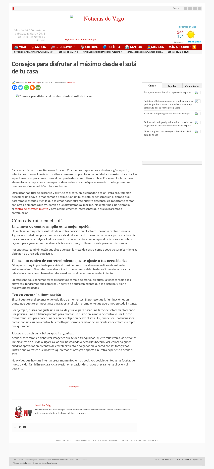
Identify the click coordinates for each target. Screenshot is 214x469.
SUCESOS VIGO (100, 440)
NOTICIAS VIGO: (63, 440)
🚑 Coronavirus (63, 47)
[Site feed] (200, 8)
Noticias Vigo (34, 82)
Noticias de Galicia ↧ (68, 52)
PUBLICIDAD (183, 459)
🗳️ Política (111, 47)
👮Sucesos (155, 47)
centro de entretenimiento (31, 209)
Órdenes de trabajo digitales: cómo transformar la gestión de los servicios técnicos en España (168, 123)
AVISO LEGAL (168, 459)
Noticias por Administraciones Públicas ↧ (102, 52)
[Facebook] (186, 8)
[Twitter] (190, 8)
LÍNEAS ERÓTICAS (82, 440)
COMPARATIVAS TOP (118, 440)
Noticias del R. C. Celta (178, 52)
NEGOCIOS (153, 440)
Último (152, 85)
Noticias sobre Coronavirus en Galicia (145, 52)
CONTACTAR (196, 459)
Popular (172, 86)
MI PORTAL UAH (138, 440)
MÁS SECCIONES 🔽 (182, 47)
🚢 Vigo (20, 47)
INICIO (157, 459)
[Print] (32, 87)
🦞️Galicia (38, 47)
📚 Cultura (89, 47)
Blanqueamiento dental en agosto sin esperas (167, 92)
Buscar (176, 8)
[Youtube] (195, 8)
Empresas (71, 82)
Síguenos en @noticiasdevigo (80, 39)
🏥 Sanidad (133, 47)
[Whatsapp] (26, 87)
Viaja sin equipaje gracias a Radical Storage (167, 113)
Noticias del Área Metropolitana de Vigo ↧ (34, 52)
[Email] (38, 87)
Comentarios (192, 86)
